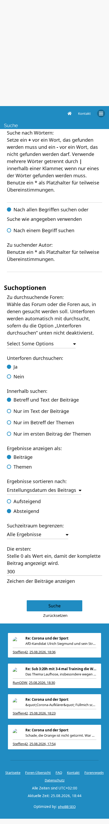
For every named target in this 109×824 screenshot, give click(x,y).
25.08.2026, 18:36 (42, 652)
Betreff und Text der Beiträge (46, 400)
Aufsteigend (27, 501)
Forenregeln (94, 772)
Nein (18, 376)
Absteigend (26, 511)
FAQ (59, 772)
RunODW (20, 682)
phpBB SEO (67, 806)
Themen (22, 467)
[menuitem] (84, 113)
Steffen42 (20, 652)
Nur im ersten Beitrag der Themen (52, 434)
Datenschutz (55, 780)
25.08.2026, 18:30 (42, 682)
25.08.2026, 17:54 (42, 743)
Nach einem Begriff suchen (43, 230)
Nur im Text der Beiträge (41, 411)
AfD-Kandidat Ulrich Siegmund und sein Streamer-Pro (60, 643)
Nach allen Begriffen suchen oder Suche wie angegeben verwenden (47, 214)
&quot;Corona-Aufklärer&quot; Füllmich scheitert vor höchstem (60, 704)
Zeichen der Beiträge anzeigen (41, 581)
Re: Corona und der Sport (47, 638)
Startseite (12, 772)
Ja (15, 367)
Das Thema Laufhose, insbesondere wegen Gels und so (60, 674)
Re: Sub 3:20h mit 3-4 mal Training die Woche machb (60, 668)
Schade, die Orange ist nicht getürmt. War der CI (60, 735)
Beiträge (23, 457)
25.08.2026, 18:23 (42, 713)
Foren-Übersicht (38, 772)
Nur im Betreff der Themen (43, 422)
